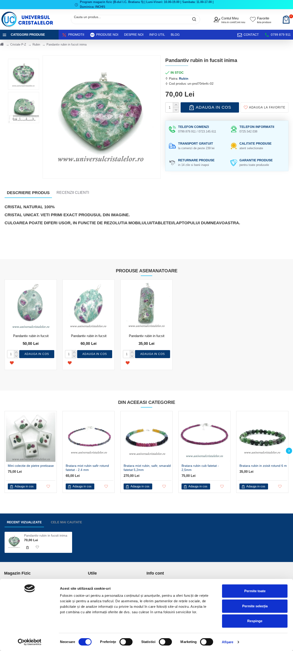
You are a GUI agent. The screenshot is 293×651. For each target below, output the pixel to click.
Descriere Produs (28, 192)
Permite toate (255, 591)
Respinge (254, 621)
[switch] (126, 642)
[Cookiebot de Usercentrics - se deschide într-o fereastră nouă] (30, 642)
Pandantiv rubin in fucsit (31, 336)
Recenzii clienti (73, 192)
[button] (4, 451)
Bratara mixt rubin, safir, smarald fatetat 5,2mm (147, 468)
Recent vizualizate (24, 522)
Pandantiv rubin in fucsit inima (45, 535)
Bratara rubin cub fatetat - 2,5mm (200, 468)
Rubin (36, 44)
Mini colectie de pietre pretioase (31, 465)
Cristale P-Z (18, 44)
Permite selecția (255, 606)
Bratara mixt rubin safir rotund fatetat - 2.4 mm (87, 468)
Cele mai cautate (66, 522)
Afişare (227, 642)
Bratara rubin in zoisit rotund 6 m (263, 465)
